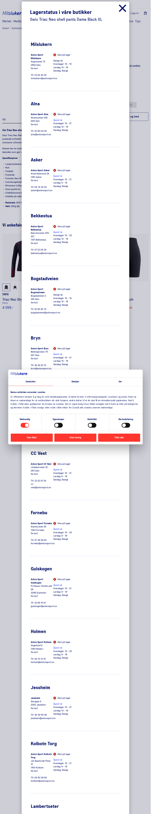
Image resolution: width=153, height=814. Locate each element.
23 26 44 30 (40, 75)
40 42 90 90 (41, 715)
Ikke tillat (31, 437)
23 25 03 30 (40, 481)
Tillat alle (119, 437)
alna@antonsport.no (41, 134)
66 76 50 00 (41, 187)
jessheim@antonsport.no (43, 718)
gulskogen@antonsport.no (44, 606)
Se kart (34, 68)
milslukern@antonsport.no (44, 78)
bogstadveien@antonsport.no (45, 312)
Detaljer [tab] (75, 381)
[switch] (58, 425)
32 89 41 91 (40, 603)
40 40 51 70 (40, 365)
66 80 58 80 (41, 777)
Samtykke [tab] (30, 381)
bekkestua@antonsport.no (44, 253)
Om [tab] (120, 381)
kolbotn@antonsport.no (43, 781)
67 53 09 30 (40, 250)
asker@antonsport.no (41, 190)
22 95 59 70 (40, 309)
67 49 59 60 (41, 540)
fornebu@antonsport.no (43, 543)
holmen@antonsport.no (42, 662)
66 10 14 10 (40, 659)
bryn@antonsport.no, (41, 368)
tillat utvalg (75, 437)
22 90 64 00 (41, 131)
